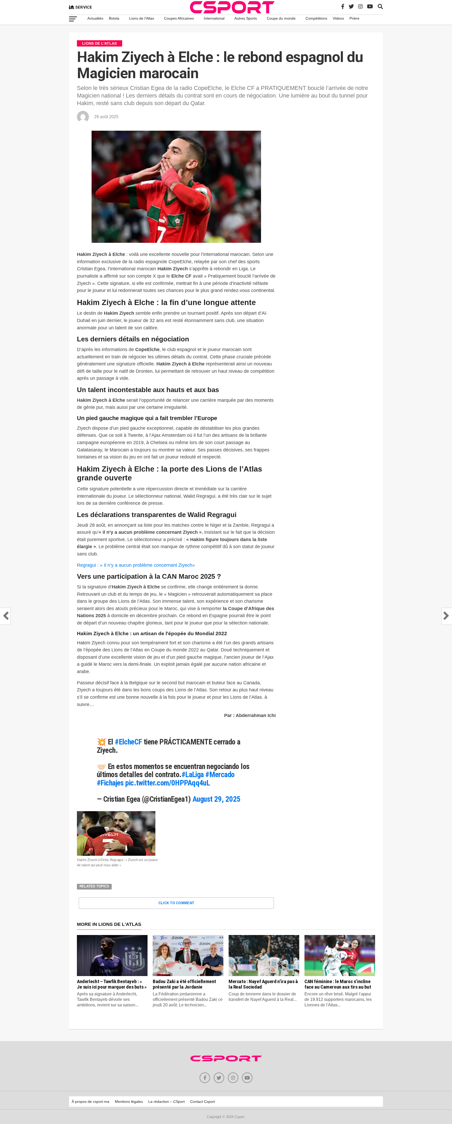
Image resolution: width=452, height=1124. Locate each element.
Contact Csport (202, 1101)
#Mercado (219, 774)
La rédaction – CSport (166, 1101)
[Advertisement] (332, 171)
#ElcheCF (128, 741)
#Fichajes (110, 782)
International (214, 18)
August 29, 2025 (216, 799)
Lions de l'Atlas (141, 18)
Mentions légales (129, 1101)
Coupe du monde (281, 18)
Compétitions (316, 18)
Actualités (95, 18)
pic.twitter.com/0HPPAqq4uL (167, 782)
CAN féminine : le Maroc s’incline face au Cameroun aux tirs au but (337, 984)
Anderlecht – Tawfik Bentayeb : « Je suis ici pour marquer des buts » (112, 984)
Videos (338, 18)
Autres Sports (245, 18)
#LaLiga (193, 774)
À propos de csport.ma (90, 1101)
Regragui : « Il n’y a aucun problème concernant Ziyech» (136, 565)
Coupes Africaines (179, 18)
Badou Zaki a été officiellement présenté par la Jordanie (184, 984)
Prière (354, 18)
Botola (114, 18)
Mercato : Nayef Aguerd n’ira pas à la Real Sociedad (263, 984)
